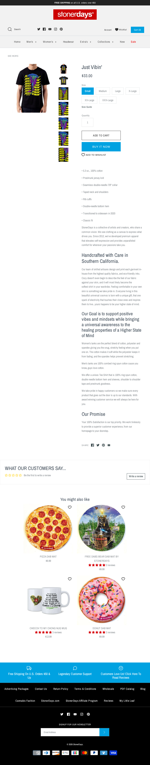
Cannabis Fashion (25, 700)
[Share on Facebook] (92, 445)
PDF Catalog (127, 689)
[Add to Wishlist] (69, 507)
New (122, 41)
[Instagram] (55, 29)
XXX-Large (107, 100)
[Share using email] (108, 445)
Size (84, 85)
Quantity (85, 115)
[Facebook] (44, 29)
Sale (133, 41)
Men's (32, 41)
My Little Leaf (127, 700)
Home (17, 41)
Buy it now (101, 146)
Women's (49, 41)
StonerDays (78, 744)
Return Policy (60, 689)
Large (118, 91)
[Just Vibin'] (32, 88)
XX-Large (89, 100)
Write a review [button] (136, 476)
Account (108, 29)
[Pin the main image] (103, 445)
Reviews (108, 700)
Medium (103, 91)
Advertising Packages (16, 689)
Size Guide (87, 107)
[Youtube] (49, 29)
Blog (143, 689)
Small (88, 91)
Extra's (85, 41)
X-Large (133, 91)
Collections (105, 41)
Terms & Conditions (85, 689)
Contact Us (41, 689)
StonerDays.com (50, 700)
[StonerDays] (75, 11)
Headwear (68, 41)
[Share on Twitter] (97, 445)
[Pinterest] (61, 29)
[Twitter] (38, 29)
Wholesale (108, 689)
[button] (97, 565)
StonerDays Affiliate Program (82, 700)
